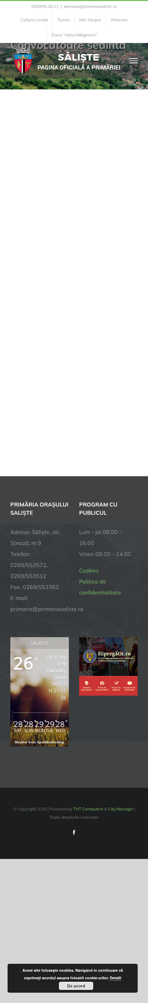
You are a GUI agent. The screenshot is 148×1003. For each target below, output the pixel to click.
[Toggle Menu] (134, 60)
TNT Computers (88, 808)
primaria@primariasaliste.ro (90, 6)
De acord (76, 986)
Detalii (115, 977)
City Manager (120, 808)
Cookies (89, 570)
